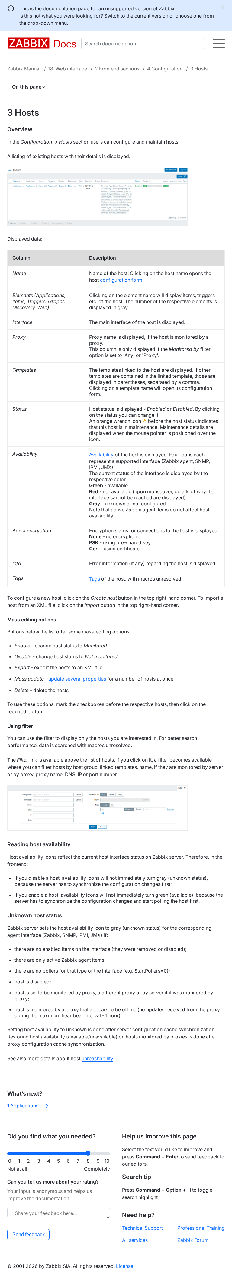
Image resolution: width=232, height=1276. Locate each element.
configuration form (121, 280)
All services (135, 1240)
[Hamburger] (219, 43)
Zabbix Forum (192, 1240)
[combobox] (144, 43)
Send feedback (28, 1234)
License (124, 1266)
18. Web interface (67, 69)
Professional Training (201, 1228)
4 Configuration (164, 69)
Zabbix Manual (23, 69)
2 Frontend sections (117, 69)
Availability (101, 455)
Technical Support (142, 1228)
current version (151, 16)
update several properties (77, 679)
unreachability (97, 1058)
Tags (94, 579)
